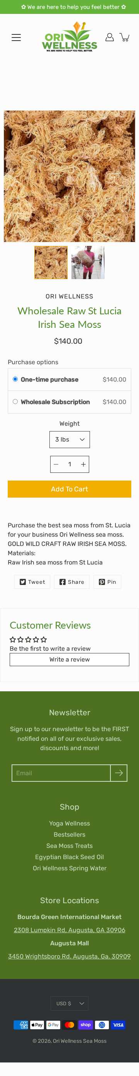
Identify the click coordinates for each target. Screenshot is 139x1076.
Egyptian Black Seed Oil (69, 857)
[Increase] (83, 464)
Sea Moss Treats (69, 845)
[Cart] (125, 37)
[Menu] (16, 37)
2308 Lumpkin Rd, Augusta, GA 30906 (69, 930)
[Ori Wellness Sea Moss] (69, 37)
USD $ (63, 1003)
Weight (69, 423)
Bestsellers (69, 834)
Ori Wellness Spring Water (70, 868)
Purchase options (33, 362)
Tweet (36, 582)
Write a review (69, 659)
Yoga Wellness (69, 823)
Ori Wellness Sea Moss (80, 1041)
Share (76, 582)
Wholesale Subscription (56, 402)
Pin (111, 582)
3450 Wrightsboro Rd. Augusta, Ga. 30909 (69, 956)
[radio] (15, 380)
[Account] (109, 37)
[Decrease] (56, 464)
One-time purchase (49, 379)
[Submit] (118, 773)
